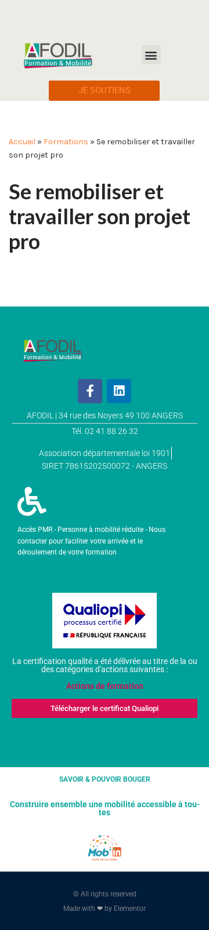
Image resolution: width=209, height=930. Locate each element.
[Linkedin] (119, 391)
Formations (66, 142)
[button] (151, 54)
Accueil (22, 142)
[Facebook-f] (90, 391)
